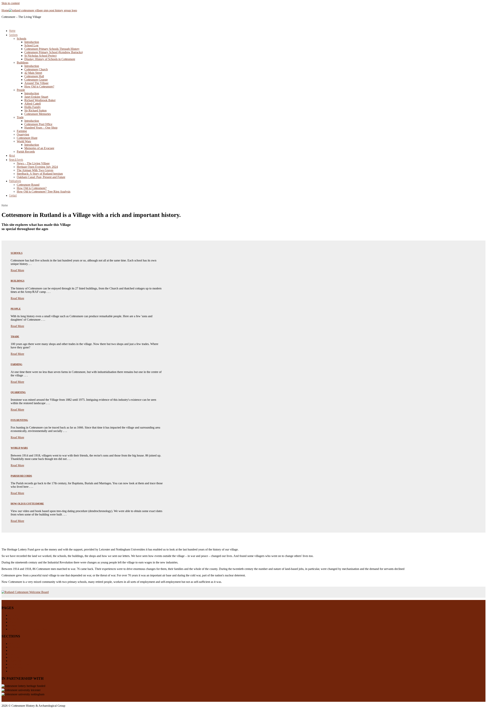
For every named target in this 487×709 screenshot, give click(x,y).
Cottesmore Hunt (27, 137)
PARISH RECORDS (21, 475)
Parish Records (26, 151)
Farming (22, 131)
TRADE (15, 336)
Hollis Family (32, 107)
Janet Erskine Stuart (36, 96)
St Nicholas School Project (40, 55)
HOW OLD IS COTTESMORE (27, 503)
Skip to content (11, 3)
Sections (13, 35)
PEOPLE (16, 308)
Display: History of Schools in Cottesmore (49, 59)
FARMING (16, 364)
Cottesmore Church (36, 69)
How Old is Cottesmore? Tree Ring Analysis (43, 191)
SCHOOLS (16, 253)
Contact (13, 195)
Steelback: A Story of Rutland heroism (40, 173)
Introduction (31, 42)
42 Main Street (33, 72)
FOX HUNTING (19, 420)
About (12, 155)
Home (12, 31)
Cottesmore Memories (37, 114)
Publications (15, 181)
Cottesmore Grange (36, 79)
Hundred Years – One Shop (40, 127)
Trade (20, 117)
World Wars (24, 141)
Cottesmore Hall (34, 76)
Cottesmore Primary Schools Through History (52, 48)
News (12, 625)
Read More (17, 270)
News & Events (16, 160)
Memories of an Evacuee (39, 148)
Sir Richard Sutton (35, 110)
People (21, 90)
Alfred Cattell (32, 103)
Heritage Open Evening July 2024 (37, 166)
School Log (31, 45)
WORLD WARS (19, 447)
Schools (21, 38)
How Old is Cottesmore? (39, 86)
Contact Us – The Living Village (29, 629)
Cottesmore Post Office (38, 124)
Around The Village (36, 83)
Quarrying (23, 134)
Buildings (22, 62)
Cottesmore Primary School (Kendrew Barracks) (53, 52)
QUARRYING (18, 392)
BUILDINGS (17, 280)
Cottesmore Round (28, 184)
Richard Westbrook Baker (40, 100)
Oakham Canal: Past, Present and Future (41, 177)
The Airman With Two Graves (35, 170)
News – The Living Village (33, 163)
